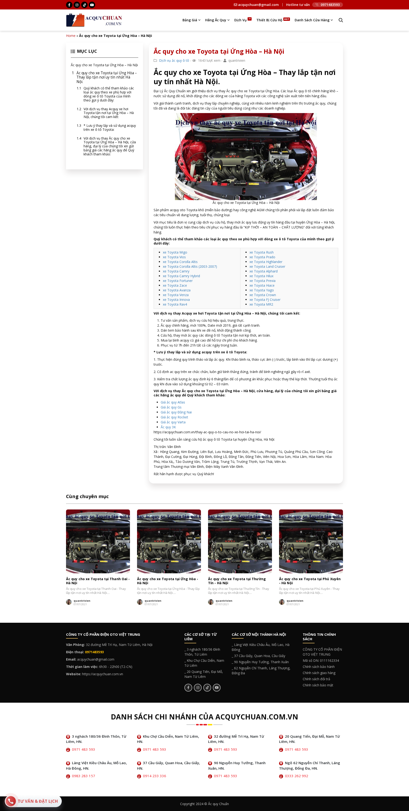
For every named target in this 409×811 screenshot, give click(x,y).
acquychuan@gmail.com (258, 4)
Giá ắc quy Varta (173, 422)
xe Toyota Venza (176, 295)
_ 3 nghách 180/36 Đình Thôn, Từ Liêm (202, 652)
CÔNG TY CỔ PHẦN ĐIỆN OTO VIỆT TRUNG (322, 652)
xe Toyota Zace (175, 285)
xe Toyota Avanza (177, 290)
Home (71, 35)
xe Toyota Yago (261, 290)
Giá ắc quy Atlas (173, 402)
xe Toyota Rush (261, 252)
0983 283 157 (83, 775)
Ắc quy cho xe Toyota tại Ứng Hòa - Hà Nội (167, 581)
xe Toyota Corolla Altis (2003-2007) (190, 266)
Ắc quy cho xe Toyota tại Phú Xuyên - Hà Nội (310, 581)
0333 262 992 (296, 775)
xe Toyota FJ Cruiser (264, 299)
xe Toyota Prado (262, 257)
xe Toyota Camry (176, 271)
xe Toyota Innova (176, 299)
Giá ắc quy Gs (171, 407)
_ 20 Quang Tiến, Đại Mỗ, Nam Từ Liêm (203, 674)
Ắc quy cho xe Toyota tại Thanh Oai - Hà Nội (98, 581)
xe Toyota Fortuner (178, 280)
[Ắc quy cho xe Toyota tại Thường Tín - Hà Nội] (240, 541)
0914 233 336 (154, 775)
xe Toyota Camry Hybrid (181, 276)
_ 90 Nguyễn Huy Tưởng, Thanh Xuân (260, 662)
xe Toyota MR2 (261, 304)
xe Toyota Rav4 (175, 304)
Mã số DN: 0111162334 (321, 660)
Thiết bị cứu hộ (269, 20)
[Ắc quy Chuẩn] (94, 20)
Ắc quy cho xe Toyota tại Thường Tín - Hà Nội (237, 581)
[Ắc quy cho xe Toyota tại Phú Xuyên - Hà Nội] (311, 541)
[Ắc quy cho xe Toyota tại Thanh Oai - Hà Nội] (98, 541)
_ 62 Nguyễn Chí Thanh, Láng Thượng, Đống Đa (261, 670)
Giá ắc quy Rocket (174, 417)
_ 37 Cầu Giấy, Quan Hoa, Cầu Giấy (258, 655)
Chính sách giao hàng (319, 673)
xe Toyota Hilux (261, 276)
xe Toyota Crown (262, 295)
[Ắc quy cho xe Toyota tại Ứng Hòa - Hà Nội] (169, 541)
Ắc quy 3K (168, 427)
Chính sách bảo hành (319, 666)
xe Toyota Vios (174, 257)
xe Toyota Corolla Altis (180, 261)
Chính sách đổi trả (316, 679)
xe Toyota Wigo (175, 252)
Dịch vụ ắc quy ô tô (174, 60)
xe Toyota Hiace (262, 285)
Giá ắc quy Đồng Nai (176, 412)
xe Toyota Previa (262, 280)
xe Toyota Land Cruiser (267, 266)
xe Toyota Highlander (265, 261)
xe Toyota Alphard (263, 271)
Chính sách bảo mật (318, 685)
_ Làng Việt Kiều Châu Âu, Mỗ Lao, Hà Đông (260, 647)
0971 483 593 (83, 749)
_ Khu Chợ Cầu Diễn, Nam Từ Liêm (204, 663)
